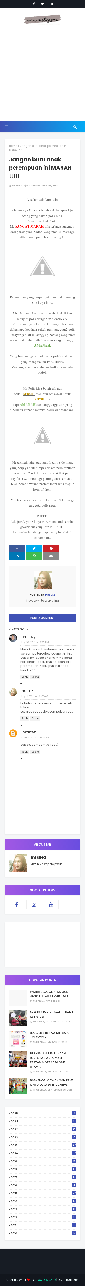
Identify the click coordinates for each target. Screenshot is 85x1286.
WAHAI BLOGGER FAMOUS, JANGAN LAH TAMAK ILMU (49, 994)
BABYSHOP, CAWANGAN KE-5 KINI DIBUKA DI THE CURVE (51, 1082)
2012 (43, 1217)
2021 (43, 1145)
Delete (35, 677)
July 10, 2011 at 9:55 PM (35, 642)
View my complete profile (46, 864)
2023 (43, 1129)
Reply (25, 677)
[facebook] (33, 4)
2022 (43, 1137)
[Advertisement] (42, 73)
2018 (43, 1169)
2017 (43, 1177)
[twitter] (42, 4)
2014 (43, 1201)
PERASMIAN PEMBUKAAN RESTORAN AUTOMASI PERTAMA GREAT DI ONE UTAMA (48, 1060)
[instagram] (51, 4)
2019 (43, 1161)
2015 (43, 1193)
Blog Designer (45, 1280)
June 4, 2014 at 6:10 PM (35, 737)
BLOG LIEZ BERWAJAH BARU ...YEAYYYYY (50, 1035)
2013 (43, 1209)
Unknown (28, 732)
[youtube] (51, 904)
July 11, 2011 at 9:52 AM (34, 696)
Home (13, 146)
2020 (43, 1153)
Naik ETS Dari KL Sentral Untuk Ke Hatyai (52, 1014)
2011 (43, 1225)
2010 (43, 1233)
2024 (43, 1121)
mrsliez (17, 185)
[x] (68, 904)
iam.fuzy (28, 636)
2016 (43, 1185)
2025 (43, 1113)
